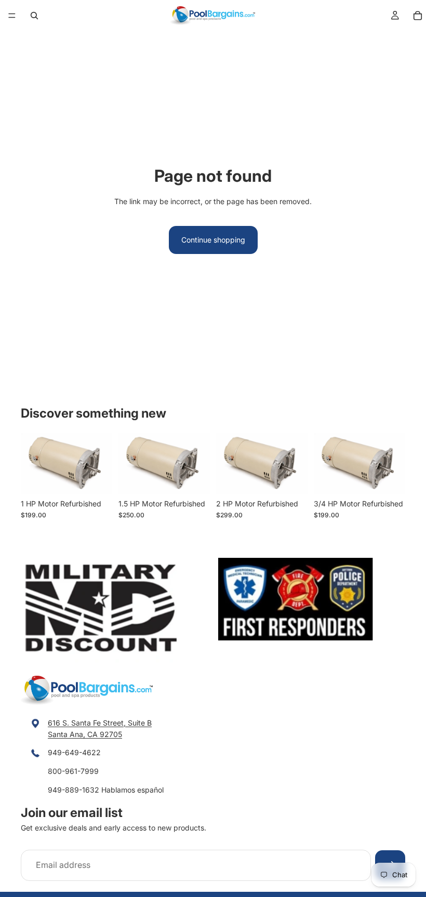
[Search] (34, 15)
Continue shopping (213, 239)
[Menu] (12, 16)
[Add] (96, 477)
